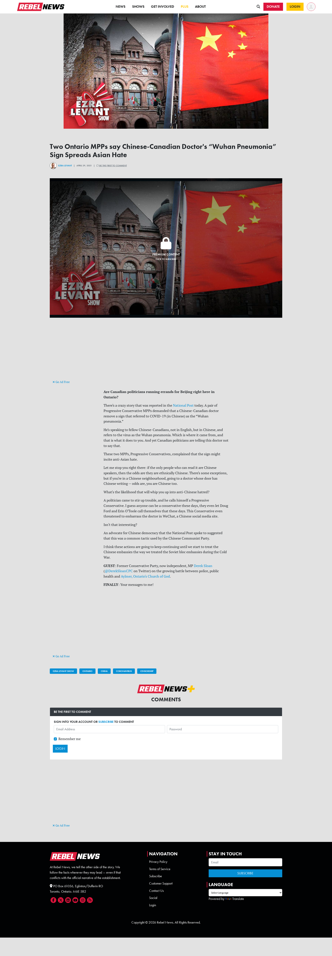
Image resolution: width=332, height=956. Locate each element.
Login (152, 905)
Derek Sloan (203, 566)
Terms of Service (159, 869)
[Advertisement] (166, 352)
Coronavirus (124, 671)
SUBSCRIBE (106, 722)
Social (153, 897)
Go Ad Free (62, 382)
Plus (184, 6)
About (200, 6)
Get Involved (162, 6)
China (104, 671)
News (120, 6)
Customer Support (161, 883)
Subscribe (155, 876)
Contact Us (156, 890)
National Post (183, 405)
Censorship (146, 671)
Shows (138, 6)
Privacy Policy (158, 861)
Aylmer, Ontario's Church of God (145, 576)
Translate (238, 898)
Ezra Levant (65, 165)
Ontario (87, 671)
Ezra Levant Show (63, 671)
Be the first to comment (113, 165)
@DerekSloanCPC (119, 571)
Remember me (69, 739)
